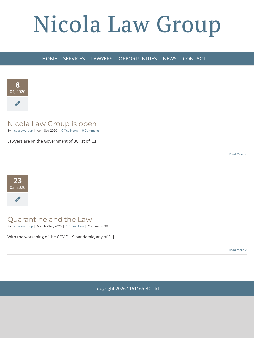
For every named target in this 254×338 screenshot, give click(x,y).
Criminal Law (75, 226)
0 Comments (91, 130)
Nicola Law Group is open (52, 124)
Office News (69, 130)
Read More (236, 154)
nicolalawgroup (22, 130)
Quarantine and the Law (49, 219)
